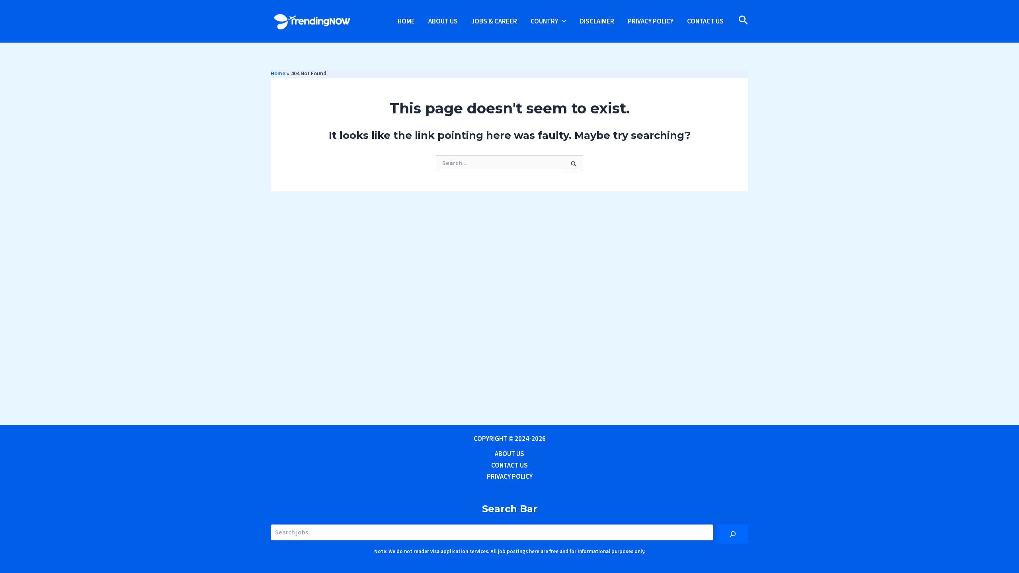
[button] (562, 21)
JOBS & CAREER (494, 21)
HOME (406, 21)
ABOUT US (443, 21)
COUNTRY (544, 21)
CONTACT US (705, 21)
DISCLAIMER (597, 21)
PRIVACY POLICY (650, 21)
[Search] (732, 534)
